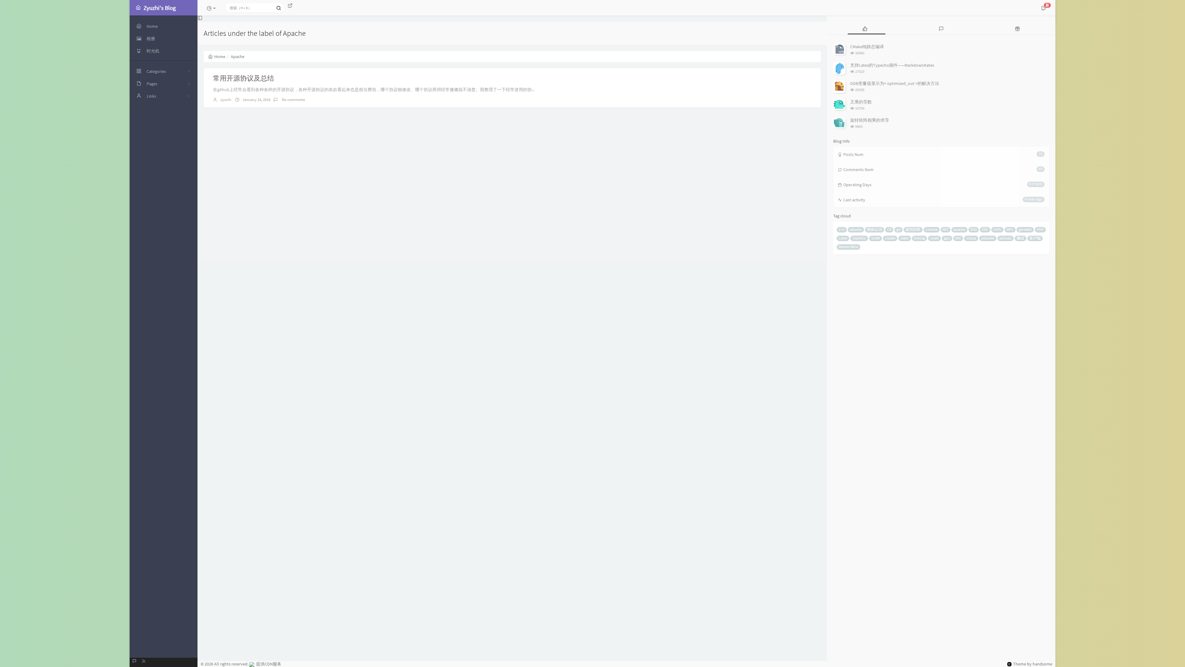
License (932, 229)
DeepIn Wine (848, 247)
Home (219, 56)
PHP (1040, 229)
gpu (947, 238)
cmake (890, 238)
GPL (985, 229)
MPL (1010, 229)
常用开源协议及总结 (243, 78)
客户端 (1035, 238)
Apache (959, 229)
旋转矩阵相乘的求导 (869, 120)
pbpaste (987, 238)
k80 (958, 238)
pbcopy (1006, 238)
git (898, 229)
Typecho (859, 238)
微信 (1020, 238)
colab (934, 238)
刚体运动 (874, 229)
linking (919, 238)
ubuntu (856, 229)
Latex (843, 238)
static (904, 238)
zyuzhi (225, 99)
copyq (971, 238)
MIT (945, 229)
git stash (1025, 229)
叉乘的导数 (861, 102)
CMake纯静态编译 (867, 46)
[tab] (865, 28)
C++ (842, 229)
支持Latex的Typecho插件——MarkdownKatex (892, 65)
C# (889, 229)
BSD (974, 229)
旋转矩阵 (913, 229)
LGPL (997, 229)
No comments (293, 99)
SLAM (875, 238)
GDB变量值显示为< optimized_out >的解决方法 (894, 83)
